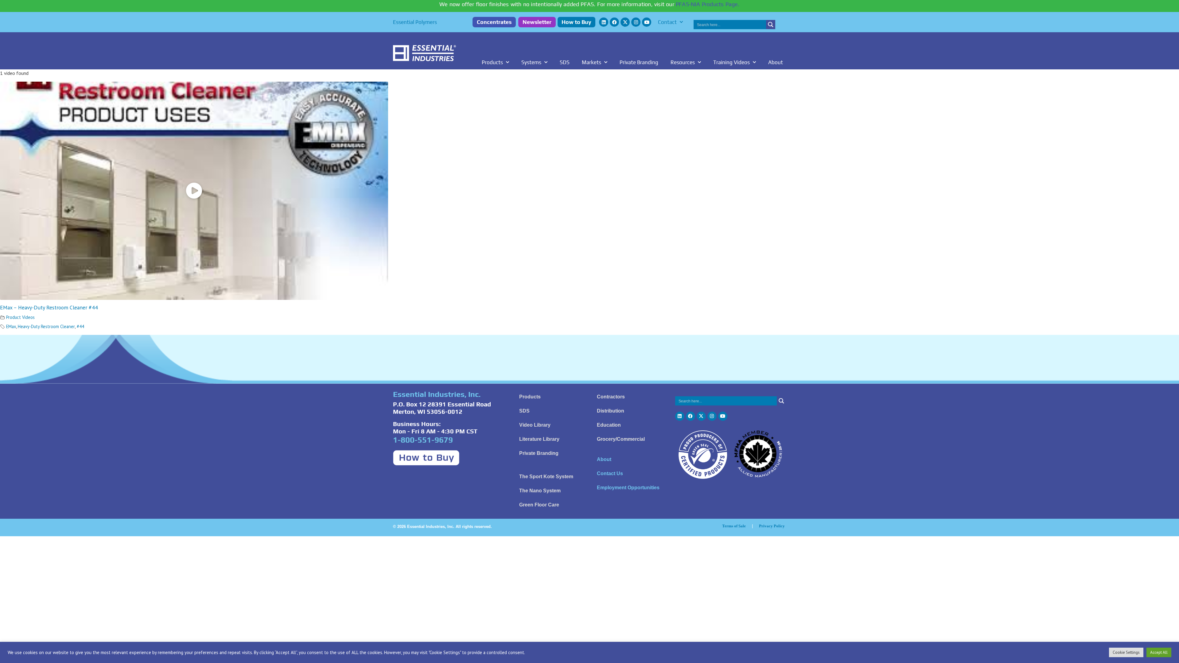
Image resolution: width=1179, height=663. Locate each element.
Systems (531, 62)
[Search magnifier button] (770, 24)
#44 (80, 326)
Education (609, 425)
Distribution (610, 410)
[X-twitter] (625, 22)
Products (492, 62)
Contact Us (610, 473)
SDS (565, 62)
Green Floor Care (539, 504)
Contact (667, 22)
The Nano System (540, 490)
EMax (11, 326)
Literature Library (539, 439)
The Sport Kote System (546, 476)
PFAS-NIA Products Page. (708, 4)
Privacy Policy (772, 526)
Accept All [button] (1159, 652)
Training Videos (731, 62)
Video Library (535, 425)
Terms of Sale (734, 526)
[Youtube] (646, 22)
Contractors (611, 396)
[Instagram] (635, 22)
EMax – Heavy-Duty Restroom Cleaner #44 (49, 307)
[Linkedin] (603, 22)
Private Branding (639, 62)
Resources (683, 62)
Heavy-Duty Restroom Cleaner (46, 326)
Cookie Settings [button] (1126, 652)
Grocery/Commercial (621, 439)
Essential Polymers (415, 22)
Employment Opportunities (628, 487)
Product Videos (20, 317)
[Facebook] (614, 22)
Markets (591, 62)
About (775, 62)
